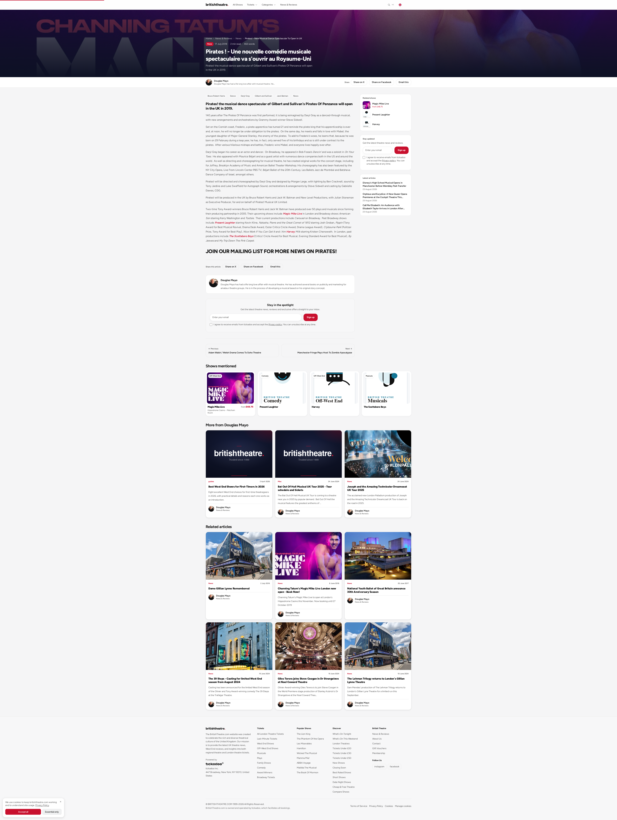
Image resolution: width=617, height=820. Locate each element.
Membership (378, 753)
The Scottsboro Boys (241, 236)
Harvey (290, 231)
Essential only (52, 812)
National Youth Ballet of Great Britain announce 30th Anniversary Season (376, 590)
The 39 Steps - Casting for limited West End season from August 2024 (235, 680)
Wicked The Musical (307, 753)
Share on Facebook (381, 82)
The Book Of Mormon (307, 772)
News (238, 38)
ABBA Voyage (304, 763)
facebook (394, 766)
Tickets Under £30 (342, 753)
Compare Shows (341, 791)
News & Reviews (288, 4)
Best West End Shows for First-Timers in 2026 (236, 486)
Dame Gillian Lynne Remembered (228, 588)
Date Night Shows (342, 782)
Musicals (369, 376)
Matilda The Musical (307, 767)
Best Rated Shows (342, 772)
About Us (377, 738)
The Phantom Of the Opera (310, 738)
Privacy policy (275, 324)
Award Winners (264, 772)
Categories (267, 4)
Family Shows (264, 763)
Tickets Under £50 (342, 758)
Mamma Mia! (303, 758)
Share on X (358, 82)
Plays (259, 758)
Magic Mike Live (292, 213)
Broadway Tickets (266, 777)
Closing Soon (339, 767)
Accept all (23, 812)
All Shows (238, 4)
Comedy (265, 376)
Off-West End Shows (267, 748)
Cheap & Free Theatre (344, 787)
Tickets (250, 4)
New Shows (339, 763)
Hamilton (301, 748)
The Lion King (303, 734)
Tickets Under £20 (342, 748)
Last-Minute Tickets (267, 738)
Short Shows (339, 777)
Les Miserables (304, 743)
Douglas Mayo (229, 280)
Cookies (389, 806)
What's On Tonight (342, 734)
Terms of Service (358, 806)
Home (209, 38)
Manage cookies (403, 806)
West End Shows (265, 743)
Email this (404, 82)
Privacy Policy (376, 806)
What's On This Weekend (345, 738)
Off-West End (215, 376)
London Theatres (341, 743)
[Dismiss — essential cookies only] (60, 801)
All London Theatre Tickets (270, 734)
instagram (379, 766)
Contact (376, 743)
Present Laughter (225, 222)
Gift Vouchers (379, 748)
